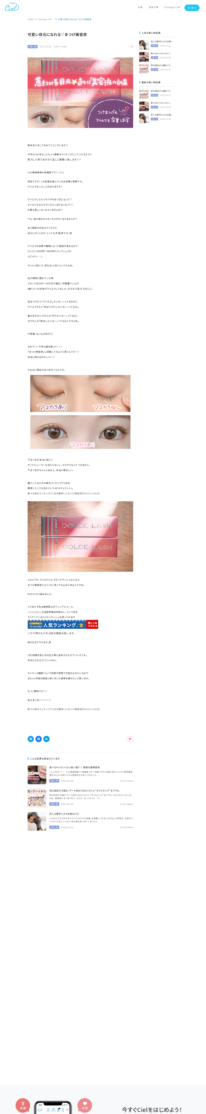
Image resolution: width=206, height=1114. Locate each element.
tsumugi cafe (173, 7)
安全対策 (153, 7)
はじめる (191, 7)
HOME (31, 19)
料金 (140, 7)
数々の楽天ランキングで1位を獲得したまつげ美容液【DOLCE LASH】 (64, 493)
